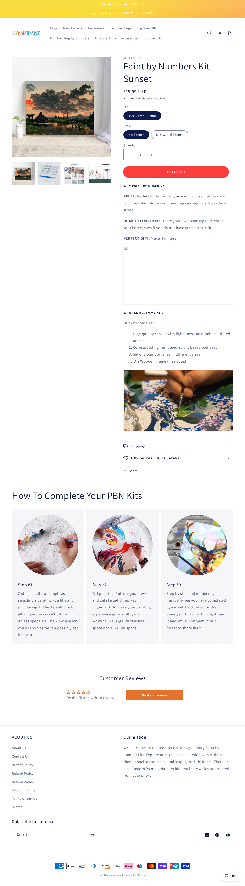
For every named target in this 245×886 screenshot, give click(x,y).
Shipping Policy (24, 790)
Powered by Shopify (133, 875)
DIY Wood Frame (169, 135)
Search (17, 807)
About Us (19, 748)
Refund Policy (22, 773)
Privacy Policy (22, 765)
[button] (105, 38)
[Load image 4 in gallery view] (99, 173)
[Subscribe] (92, 834)
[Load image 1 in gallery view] (23, 173)
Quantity (129, 145)
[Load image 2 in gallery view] (48, 173)
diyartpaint (115, 875)
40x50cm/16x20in (142, 116)
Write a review (154, 695)
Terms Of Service (24, 798)
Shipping (129, 98)
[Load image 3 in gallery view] (74, 173)
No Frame (136, 135)
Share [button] (133, 471)
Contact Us (20, 756)
